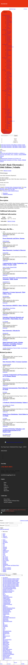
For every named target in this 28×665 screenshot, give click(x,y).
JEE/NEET (5, 625)
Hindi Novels (5, 620)
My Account (5, 559)
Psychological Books (7, 653)
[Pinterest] (25, 5)
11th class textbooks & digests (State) (11, 580)
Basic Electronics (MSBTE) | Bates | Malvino (15, 305)
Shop (1, 663)
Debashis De (5, 333)
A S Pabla (5, 418)
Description (5, 193)
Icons (4, 554)
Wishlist (22, 663)
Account (9, 663)
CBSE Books (6, 595)
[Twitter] (21, 1)
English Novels (6, 614)
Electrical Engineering (7, 609)
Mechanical (5, 640)
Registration (5, 564)
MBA (4, 634)
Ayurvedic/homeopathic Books (9, 588)
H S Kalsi (5, 392)
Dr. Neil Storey (6, 296)
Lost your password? (4, 529)
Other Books (5, 648)
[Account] (8, 661)
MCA (4, 638)
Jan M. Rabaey (24, 348)
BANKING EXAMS (7, 592)
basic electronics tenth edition (11, 188)
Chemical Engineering (7, 597)
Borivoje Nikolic (17, 348)
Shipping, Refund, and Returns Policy (11, 565)
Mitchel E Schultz (7, 170)
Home (4, 533)
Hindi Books (5, 618)
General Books (6, 616)
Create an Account (24, 520)
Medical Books (6, 642)
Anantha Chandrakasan (8, 348)
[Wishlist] (22, 661)
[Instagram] (25, 1)
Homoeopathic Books (7, 621)
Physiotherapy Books (7, 651)
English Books (6, 612)
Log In (4, 555)
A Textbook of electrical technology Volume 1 (15, 402)
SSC (4, 659)
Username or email (4, 522)
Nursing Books (6, 646)
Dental (4, 605)
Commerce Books (6, 600)
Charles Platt (5, 252)
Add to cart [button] (5, 260)
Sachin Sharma (6, 241)
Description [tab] (4, 197)
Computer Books (6, 603)
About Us (5, 536)
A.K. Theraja (5, 405)
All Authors (5, 542)
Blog (4, 543)
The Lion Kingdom (10, 511)
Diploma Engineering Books (9, 608)
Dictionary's (5, 606)
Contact (4, 549)
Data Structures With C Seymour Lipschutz (15, 361)
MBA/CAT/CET (6, 636)
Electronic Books (9, 187)
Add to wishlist (6, 234)
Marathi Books (6, 632)
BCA (4, 593)
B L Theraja (11, 405)
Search (15, 135)
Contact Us (5, 537)
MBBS (4, 637)
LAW (4, 627)
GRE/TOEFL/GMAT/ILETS (9, 617)
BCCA (4, 594)
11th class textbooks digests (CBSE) (10, 581)
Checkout (5, 547)
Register (4, 561)
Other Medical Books (7, 649)
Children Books (6, 598)
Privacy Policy (6, 560)
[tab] (15, 193)
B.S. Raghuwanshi (7, 434)
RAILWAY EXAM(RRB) (8, 654)
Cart (4, 544)
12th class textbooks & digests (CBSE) (11, 582)
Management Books (7, 631)
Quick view (12, 234)
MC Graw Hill (11, 189)
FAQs (4, 553)
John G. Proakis (6, 267)
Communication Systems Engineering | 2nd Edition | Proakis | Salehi (15, 264)
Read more (5, 235)
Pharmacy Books (6, 650)
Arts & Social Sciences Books (9, 587)
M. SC (4, 628)
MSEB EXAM (6, 644)
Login (2, 527)
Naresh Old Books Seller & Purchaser (17, 509)
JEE (3, 623)
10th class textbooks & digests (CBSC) (11, 578)
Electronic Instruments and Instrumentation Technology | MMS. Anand (15, 278)
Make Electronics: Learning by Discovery (14, 250)
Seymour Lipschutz (7, 364)
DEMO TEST (6, 550)
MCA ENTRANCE (7, 639)
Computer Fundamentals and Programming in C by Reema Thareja (15, 375)
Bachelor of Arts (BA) (7, 589)
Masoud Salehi (13, 267)
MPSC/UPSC (6, 643)
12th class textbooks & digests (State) (11, 583)
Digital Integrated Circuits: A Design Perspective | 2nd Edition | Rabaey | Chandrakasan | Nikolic (13, 344)
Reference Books (6, 655)
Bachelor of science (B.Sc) (8, 590)
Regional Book (6, 656)
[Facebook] (17, 1)
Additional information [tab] (8, 211)
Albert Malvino (6, 308)
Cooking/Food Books (7, 604)
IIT (3, 622)
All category (5, 577)
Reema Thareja (6, 378)
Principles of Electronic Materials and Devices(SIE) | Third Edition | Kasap (13, 318)
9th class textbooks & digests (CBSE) (11, 586)
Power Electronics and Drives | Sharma (13, 238)
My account (5, 556)
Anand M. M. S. (6, 281)
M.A (4, 629)
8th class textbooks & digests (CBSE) (11, 584)
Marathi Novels (6, 633)
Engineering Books (17, 187)
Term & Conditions (7, 567)
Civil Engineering (6, 599)
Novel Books (5, 645)
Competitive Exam (7, 601)
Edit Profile (5, 552)
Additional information (8, 194)
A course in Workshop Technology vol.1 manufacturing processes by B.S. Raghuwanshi (14, 430)
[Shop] (1, 661)
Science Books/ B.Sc (7, 657)
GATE (4, 615)
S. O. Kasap (5, 321)
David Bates (12, 308)
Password (2, 525)
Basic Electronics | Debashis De (11, 330)
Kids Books (5, 626)
